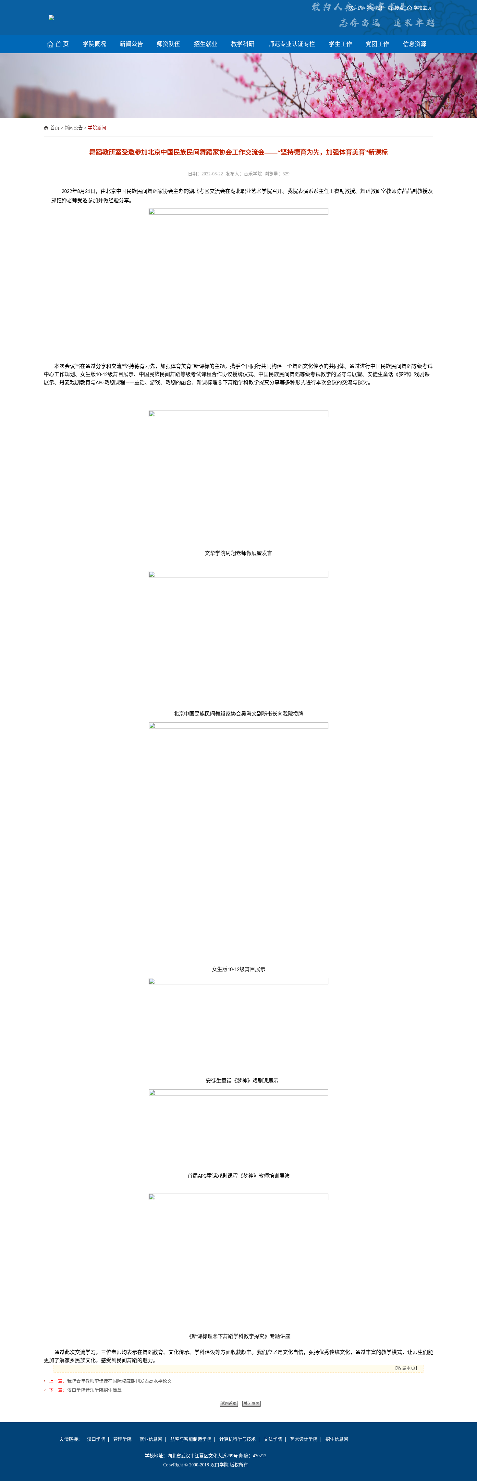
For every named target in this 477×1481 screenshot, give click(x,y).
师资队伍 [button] (168, 44)
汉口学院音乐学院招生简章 (94, 1390)
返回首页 (229, 1403)
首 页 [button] (62, 44)
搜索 (399, 8)
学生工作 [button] (340, 44)
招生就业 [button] (205, 44)
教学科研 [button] (242, 44)
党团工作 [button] (377, 44)
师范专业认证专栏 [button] (291, 44)
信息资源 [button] (414, 44)
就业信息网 (151, 1439)
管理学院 (122, 1439)
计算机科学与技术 (237, 1439)
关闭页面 (251, 1403)
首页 (54, 127)
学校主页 (422, 8)
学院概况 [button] (94, 44)
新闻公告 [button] (131, 44)
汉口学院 (96, 1439)
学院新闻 (97, 127)
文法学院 (273, 1439)
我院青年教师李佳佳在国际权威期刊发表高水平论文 (119, 1381)
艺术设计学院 (303, 1439)
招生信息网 (336, 1439)
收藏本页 (406, 1368)
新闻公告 (74, 127)
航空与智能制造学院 (190, 1439)
